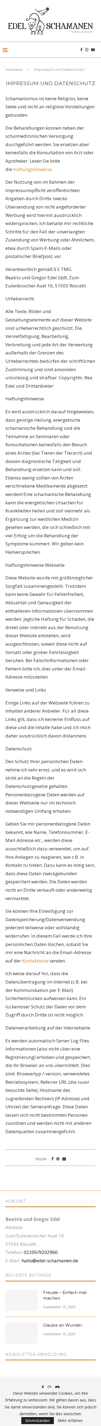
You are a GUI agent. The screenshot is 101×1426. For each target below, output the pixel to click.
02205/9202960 (41, 1252)
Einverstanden (37, 1420)
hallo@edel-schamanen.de (50, 1260)
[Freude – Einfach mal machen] (21, 1300)
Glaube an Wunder (62, 1325)
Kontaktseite (35, 961)
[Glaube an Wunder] (21, 1333)
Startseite (14, 69)
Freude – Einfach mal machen (64, 1295)
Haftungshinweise (32, 169)
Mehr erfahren (70, 1420)
